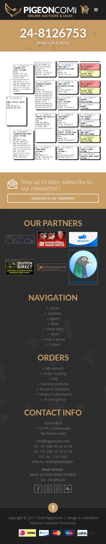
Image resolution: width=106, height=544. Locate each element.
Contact (54, 344)
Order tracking (54, 373)
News (55, 334)
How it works (55, 339)
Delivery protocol (54, 383)
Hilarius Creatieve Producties (53, 523)
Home (42, 42)
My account (54, 368)
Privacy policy (54, 399)
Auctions (54, 313)
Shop (54, 323)
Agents (54, 318)
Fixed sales (54, 328)
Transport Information (54, 394)
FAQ (55, 378)
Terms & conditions (55, 389)
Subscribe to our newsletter (53, 198)
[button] (79, 533)
